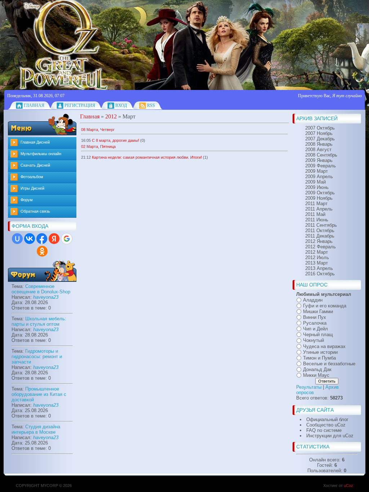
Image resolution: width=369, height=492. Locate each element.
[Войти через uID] (17, 238)
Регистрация (80, 105)
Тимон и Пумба (319, 358)
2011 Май (315, 214)
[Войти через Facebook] (41, 238)
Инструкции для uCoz (330, 435)
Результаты (308, 387)
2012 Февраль (320, 246)
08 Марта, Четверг (98, 129)
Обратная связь (35, 211)
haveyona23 (45, 297)
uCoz (348, 485)
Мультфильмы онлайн (41, 154)
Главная (34, 105)
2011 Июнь (316, 219)
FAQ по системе (324, 430)
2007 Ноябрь (319, 133)
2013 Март (316, 263)
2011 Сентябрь (321, 225)
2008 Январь (319, 144)
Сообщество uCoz (326, 425)
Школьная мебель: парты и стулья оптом (39, 321)
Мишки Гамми (318, 311)
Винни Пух (314, 317)
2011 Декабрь (319, 236)
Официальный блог (327, 419)
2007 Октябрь (320, 128)
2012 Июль (317, 257)
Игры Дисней (32, 188)
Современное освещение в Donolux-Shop (41, 289)
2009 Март (316, 171)
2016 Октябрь (320, 273)
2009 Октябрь (320, 192)
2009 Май (315, 182)
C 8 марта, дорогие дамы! (115, 140)
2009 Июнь (317, 187)
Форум (27, 200)
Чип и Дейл (315, 328)
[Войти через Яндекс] (54, 238)
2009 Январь (319, 160)
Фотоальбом (32, 177)
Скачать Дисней (35, 165)
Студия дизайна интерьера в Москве (36, 429)
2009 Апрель (319, 176)
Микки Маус (316, 375)
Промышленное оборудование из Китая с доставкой (39, 394)
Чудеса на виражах (324, 346)
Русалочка (314, 323)
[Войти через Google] (66, 238)
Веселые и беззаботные (329, 363)
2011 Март (316, 203)
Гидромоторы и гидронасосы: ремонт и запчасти (37, 356)
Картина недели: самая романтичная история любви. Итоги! (147, 157)
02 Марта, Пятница (98, 146)
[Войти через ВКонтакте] (29, 238)
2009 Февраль (320, 165)
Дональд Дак (317, 369)
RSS (151, 105)
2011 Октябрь (319, 230)
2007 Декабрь (320, 138)
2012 (111, 116)
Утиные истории (320, 352)
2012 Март (316, 252)
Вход (121, 105)
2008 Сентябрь (321, 155)
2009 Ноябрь (319, 198)
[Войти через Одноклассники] (42, 251)
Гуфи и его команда (324, 305)
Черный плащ (318, 334)
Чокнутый (313, 340)
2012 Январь (319, 241)
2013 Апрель (319, 268)
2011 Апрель (319, 209)
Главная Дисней (35, 142)
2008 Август (318, 149)
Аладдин (313, 300)
